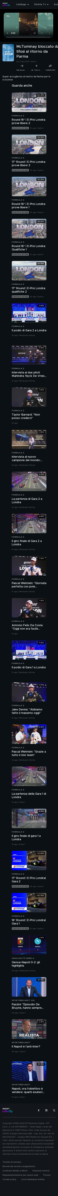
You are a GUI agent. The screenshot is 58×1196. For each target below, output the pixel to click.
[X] (54, 1110)
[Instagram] (46, 1110)
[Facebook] (38, 1110)
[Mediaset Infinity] (6, 4)
